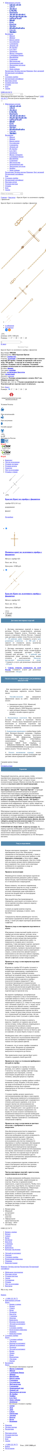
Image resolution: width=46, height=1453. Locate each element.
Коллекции (9, 34)
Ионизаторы (14, 1357)
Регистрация (9, 1448)
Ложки (11, 1353)
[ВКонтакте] (6, 330)
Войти (7, 1446)
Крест (7, 387)
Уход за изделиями (12, 470)
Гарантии (8, 468)
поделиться (9, 327)
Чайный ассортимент (17, 1345)
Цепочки (12, 26)
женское (11, 376)
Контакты (8, 1286)
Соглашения (9, 1280)
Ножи (11, 1355)
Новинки (29, 71)
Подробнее (9, 517)
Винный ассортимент (17, 1343)
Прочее (12, 1361)
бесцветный (10, 374)
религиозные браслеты (16, 372)
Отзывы (8, 84)
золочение (12, 358)
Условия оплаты (11, 466)
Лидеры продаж (20, 71)
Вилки (11, 1351)
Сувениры (13, 10)
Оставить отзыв (6, 766)
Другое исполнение (12, 462)
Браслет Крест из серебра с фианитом (22, 499)
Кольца (12, 20)
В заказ (3, 344)
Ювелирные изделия (12, 3)
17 (11, 338)
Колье (11, 22)
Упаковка (12, 32)
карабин (12, 370)
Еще (6, 75)
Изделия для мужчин (17, 28)
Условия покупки (11, 83)
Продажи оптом (11, 81)
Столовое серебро (11, 77)
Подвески (13, 8)
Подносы (12, 1347)
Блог (7, 86)
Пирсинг (12, 30)
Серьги (12, 6)
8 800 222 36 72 (6, 92)
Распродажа (9, 71)
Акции (7, 88)
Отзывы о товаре (11, 472)
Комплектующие (15, 18)
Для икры (12, 1359)
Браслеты (12, 24)
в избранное (9, 326)
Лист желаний (38, 71)
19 (21, 338)
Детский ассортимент (17, 14)
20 (26, 338)
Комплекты (13, 12)
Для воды (12, 1341)
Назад (7, 1302)
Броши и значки (15, 5)
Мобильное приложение (14, 1272)
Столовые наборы (16, 1339)
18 (16, 338)
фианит (10, 368)
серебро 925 (11, 357)
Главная (4, 197)
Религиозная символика (18, 16)
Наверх (3, 1295)
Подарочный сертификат (14, 73)
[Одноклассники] (9, 330)
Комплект (8, 460)
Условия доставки (11, 464)
